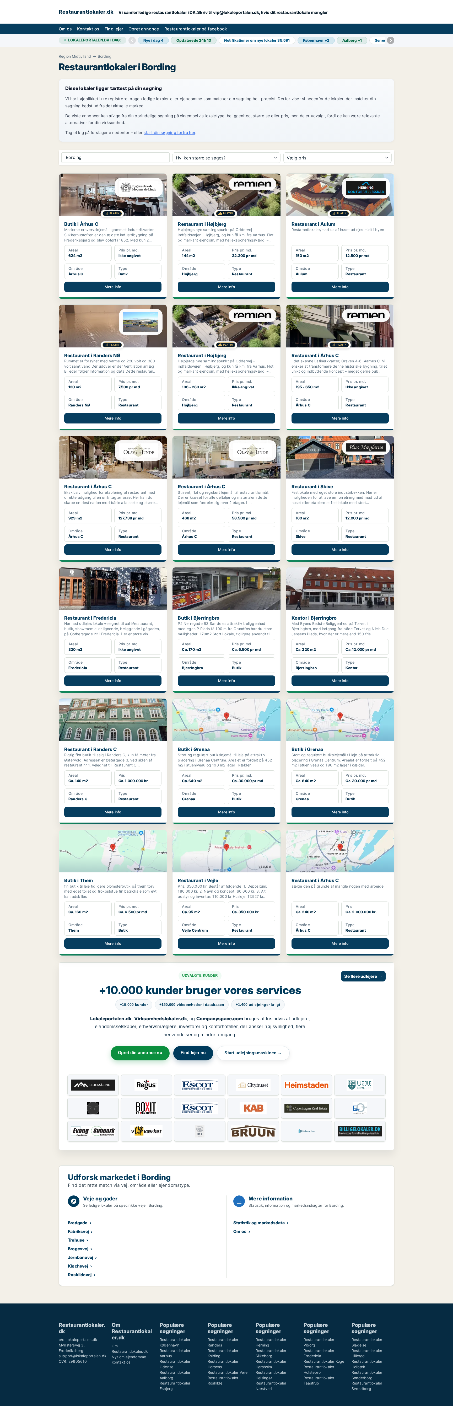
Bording (104, 56)
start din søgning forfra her (169, 132)
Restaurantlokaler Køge (324, 1361)
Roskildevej (79, 1274)
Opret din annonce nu (140, 1052)
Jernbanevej (80, 1257)
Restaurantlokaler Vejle (228, 1372)
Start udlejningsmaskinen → (253, 1053)
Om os (65, 28)
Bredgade (78, 1222)
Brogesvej (78, 1248)
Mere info (113, 287)
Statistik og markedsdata (259, 1222)
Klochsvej (78, 1266)
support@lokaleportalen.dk (82, 1356)
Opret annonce (143, 28)
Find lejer (114, 28)
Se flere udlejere (363, 976)
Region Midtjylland (75, 56)
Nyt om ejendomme (129, 1357)
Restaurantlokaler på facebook (195, 28)
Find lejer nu (193, 1052)
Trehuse (76, 1240)
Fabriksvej (78, 1231)
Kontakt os (88, 28)
